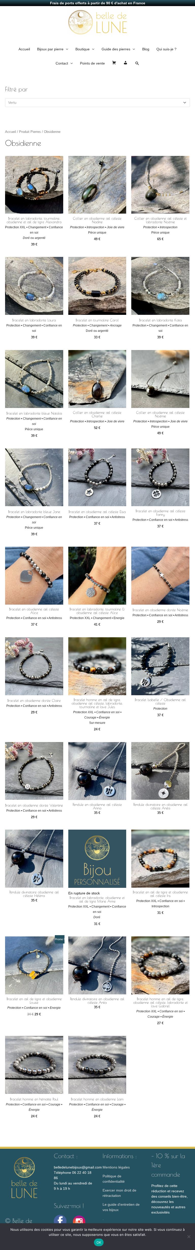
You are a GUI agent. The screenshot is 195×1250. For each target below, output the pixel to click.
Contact (62, 63)
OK (98, 1242)
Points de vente (92, 63)
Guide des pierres (116, 49)
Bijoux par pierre (50, 49)
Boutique (82, 49)
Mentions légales (116, 1167)
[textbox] (95, 102)
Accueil (24, 49)
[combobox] (97, 102)
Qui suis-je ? (166, 49)
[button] (137, 63)
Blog (145, 49)
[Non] (188, 1236)
